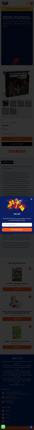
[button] (31, 199)
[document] (17, 215)
